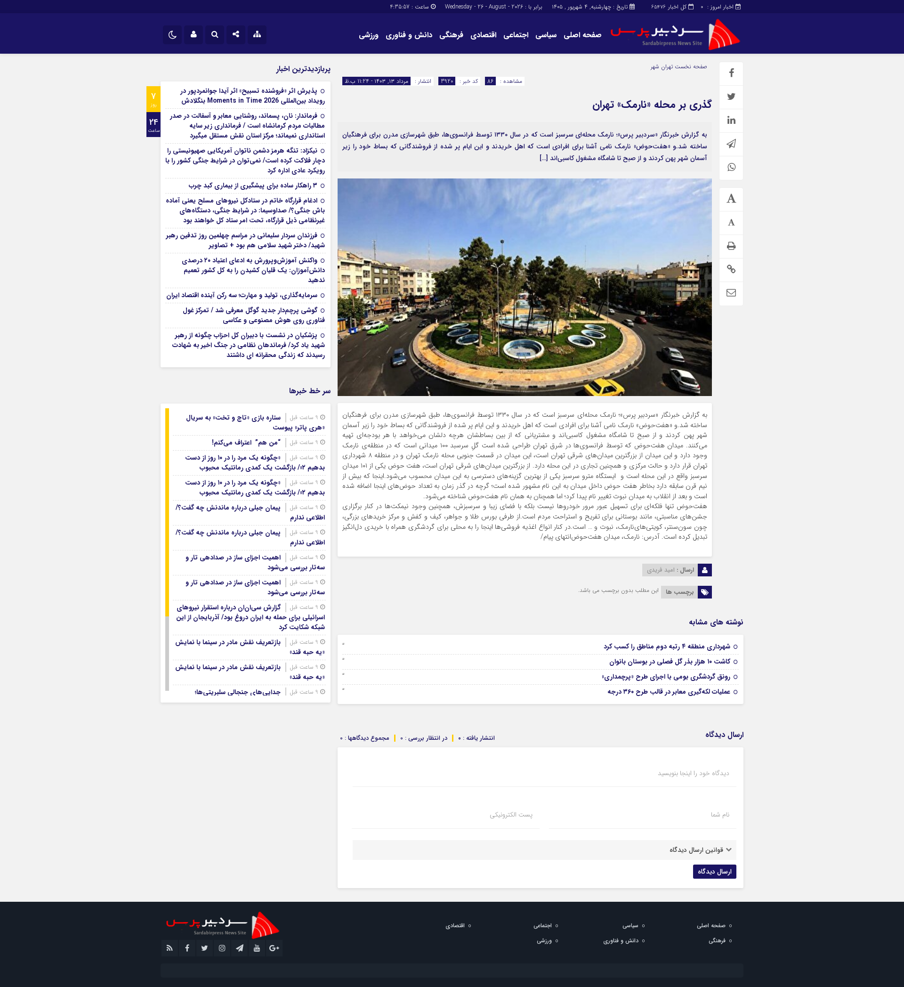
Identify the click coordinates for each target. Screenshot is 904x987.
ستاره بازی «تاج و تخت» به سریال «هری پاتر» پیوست (255, 423)
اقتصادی (483, 35)
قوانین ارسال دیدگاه (696, 850)
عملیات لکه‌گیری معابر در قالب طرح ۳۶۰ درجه (668, 692)
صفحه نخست (690, 66)
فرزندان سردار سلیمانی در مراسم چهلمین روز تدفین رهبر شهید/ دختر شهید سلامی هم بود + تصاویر (245, 240)
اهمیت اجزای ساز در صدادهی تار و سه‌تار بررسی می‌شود (255, 562)
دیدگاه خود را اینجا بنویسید (693, 773)
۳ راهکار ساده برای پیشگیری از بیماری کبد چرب (253, 185)
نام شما (720, 814)
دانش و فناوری (409, 35)
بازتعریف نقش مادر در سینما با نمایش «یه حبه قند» (250, 647)
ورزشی (369, 35)
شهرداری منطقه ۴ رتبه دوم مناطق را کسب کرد (667, 646)
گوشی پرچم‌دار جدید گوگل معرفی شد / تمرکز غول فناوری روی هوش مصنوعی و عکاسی (254, 315)
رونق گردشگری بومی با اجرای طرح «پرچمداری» (666, 676)
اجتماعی (515, 35)
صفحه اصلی (583, 35)
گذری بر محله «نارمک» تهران (652, 105)
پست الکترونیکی (511, 814)
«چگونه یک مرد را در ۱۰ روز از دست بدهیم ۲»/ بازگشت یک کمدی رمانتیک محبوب (255, 463)
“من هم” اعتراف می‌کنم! (246, 442)
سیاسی (546, 35)
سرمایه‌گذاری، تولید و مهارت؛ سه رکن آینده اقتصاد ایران (241, 295)
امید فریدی (661, 570)
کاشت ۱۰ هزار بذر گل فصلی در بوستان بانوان (669, 661)
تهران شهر (662, 66)
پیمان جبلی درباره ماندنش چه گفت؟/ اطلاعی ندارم (250, 512)
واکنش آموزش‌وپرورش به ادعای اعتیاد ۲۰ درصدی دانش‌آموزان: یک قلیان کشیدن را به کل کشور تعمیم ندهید (253, 270)
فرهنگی (451, 35)
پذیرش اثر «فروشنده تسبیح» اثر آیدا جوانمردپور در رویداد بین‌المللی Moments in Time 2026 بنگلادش (252, 96)
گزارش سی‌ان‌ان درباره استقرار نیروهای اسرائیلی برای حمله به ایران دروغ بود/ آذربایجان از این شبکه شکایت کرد (250, 617)
